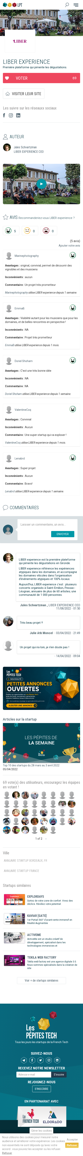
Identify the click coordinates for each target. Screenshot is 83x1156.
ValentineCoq (23, 409)
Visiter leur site (26, 93)
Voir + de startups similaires (41, 980)
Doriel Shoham (24, 361)
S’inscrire (41, 1088)
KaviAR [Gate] (37, 916)
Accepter (72, 1139)
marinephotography (27, 255)
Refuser (7, 1153)
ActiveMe (34, 935)
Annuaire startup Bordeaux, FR (25, 860)
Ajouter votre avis (69, 245)
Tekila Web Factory (41, 957)
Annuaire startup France (21, 871)
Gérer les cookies (41, 1130)
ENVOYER (63, 534)
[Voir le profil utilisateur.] (9, 256)
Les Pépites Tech (12, 5)
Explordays (35, 896)
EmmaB (20, 308)
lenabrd (20, 458)
